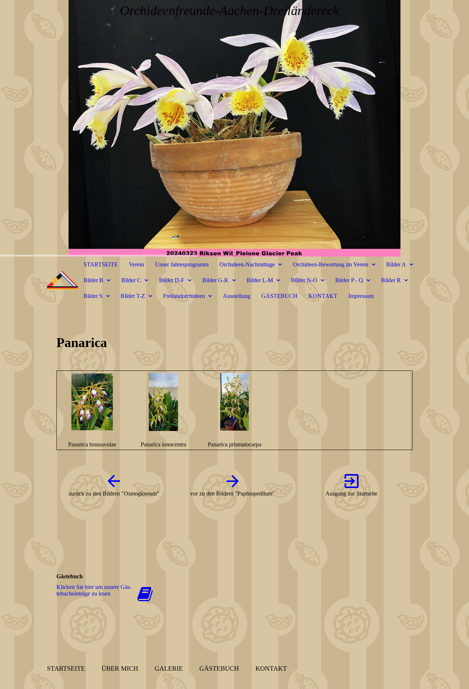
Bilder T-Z (133, 296)
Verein (136, 264)
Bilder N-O (304, 280)
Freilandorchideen (184, 296)
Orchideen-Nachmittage (247, 264)
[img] (234, 128)
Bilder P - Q (349, 280)
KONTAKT (323, 296)
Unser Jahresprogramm (181, 264)
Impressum (361, 296)
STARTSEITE (101, 264)
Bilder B (93, 280)
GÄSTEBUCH (279, 296)
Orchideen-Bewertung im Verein (330, 264)
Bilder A (396, 264)
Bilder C (131, 280)
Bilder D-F (171, 280)
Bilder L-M (260, 280)
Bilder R (391, 280)
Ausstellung (236, 296)
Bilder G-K (215, 280)
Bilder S (93, 296)
